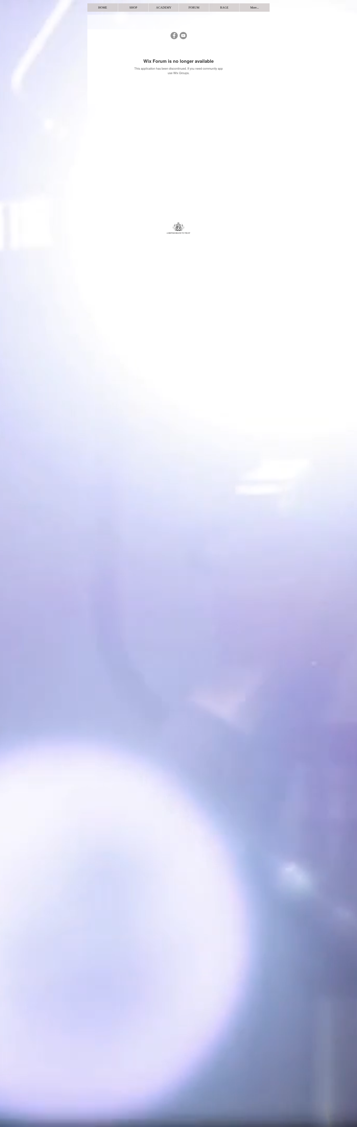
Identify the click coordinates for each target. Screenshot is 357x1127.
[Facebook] (174, 35)
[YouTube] (183, 35)
